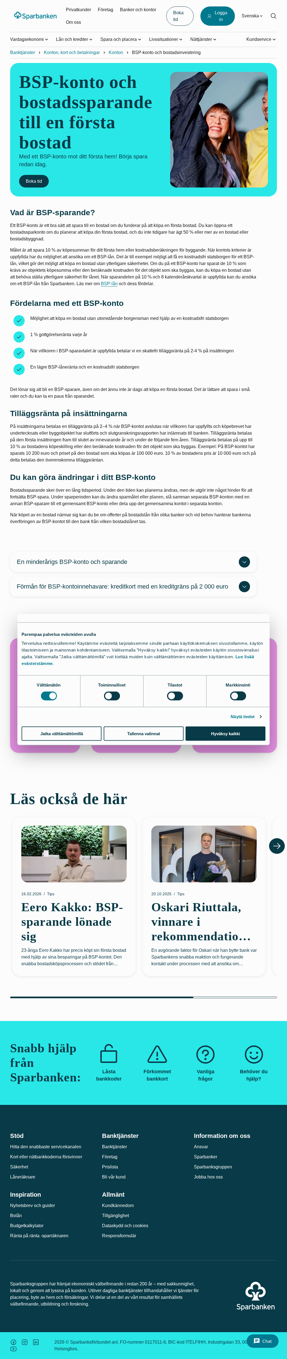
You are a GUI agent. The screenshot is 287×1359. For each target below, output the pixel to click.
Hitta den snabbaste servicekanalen (45, 1146)
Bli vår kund (114, 1177)
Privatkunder (78, 9)
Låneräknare (22, 1177)
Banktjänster (22, 52)
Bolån (16, 1215)
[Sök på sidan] (273, 16)
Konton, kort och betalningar (72, 52)
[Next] (277, 846)
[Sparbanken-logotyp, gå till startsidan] (35, 16)
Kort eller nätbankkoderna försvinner (46, 1156)
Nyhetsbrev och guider (32, 1205)
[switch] (112, 696)
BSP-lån (109, 283)
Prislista (110, 1166)
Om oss (73, 22)
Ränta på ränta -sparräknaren (39, 1235)
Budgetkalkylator (26, 1225)
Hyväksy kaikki (225, 733)
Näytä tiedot (242, 716)
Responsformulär (119, 1235)
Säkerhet (19, 1166)
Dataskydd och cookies (125, 1225)
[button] (263, 1341)
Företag (105, 9)
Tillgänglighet (115, 1215)
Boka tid (34, 181)
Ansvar (201, 1146)
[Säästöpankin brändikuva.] (13, 1342)
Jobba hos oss (208, 1177)
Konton (116, 52)
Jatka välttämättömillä (61, 733)
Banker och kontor (138, 9)
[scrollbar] (143, 997)
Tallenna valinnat (143, 733)
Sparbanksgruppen (213, 1166)
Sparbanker (205, 1156)
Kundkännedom (118, 1205)
